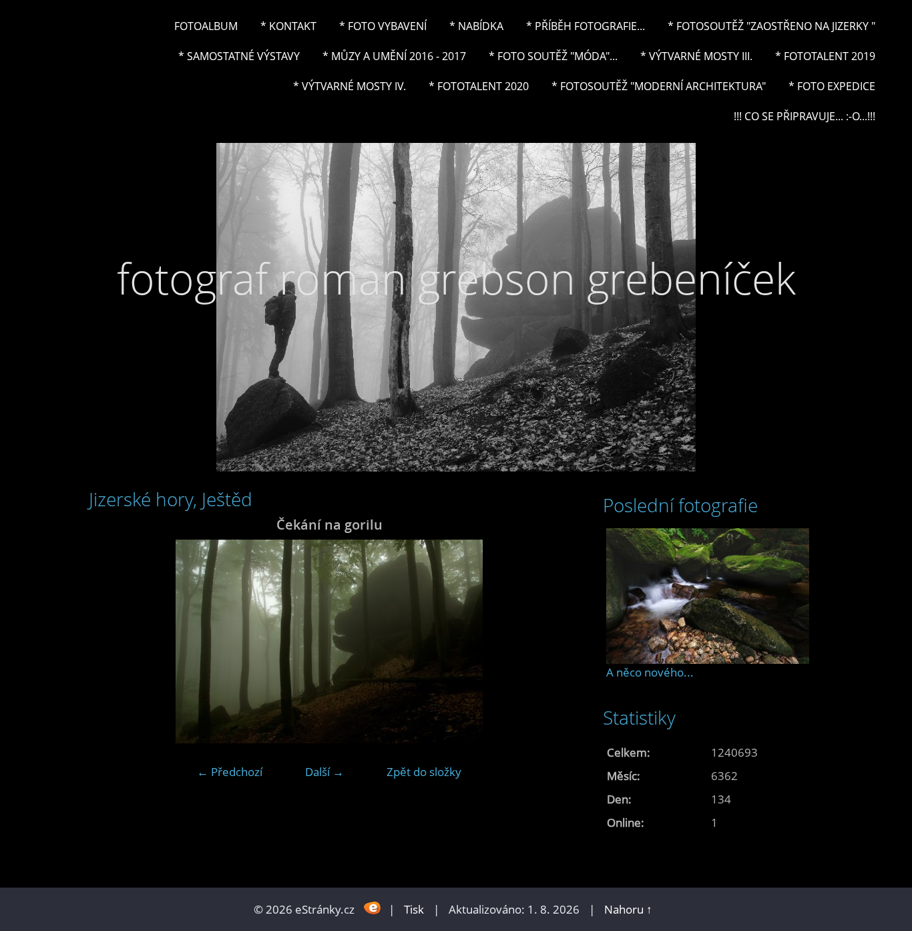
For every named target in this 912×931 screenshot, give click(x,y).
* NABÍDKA (476, 26)
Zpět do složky (424, 771)
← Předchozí (229, 771)
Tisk (414, 909)
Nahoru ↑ (628, 909)
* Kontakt (288, 26)
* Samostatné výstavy (239, 56)
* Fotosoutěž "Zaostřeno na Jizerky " (771, 26)
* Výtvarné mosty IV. (349, 86)
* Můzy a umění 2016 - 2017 (394, 56)
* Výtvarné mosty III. (696, 56)
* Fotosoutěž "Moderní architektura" (658, 86)
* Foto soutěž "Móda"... (553, 56)
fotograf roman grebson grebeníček (456, 278)
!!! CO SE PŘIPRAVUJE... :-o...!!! (804, 116)
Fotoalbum (206, 26)
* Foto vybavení (383, 26)
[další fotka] (548, 641)
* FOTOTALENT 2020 (479, 86)
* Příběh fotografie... (585, 26)
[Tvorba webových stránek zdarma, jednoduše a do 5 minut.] (373, 908)
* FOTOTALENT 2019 (825, 56)
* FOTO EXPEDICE (831, 86)
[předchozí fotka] (110, 641)
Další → (324, 771)
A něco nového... (650, 672)
